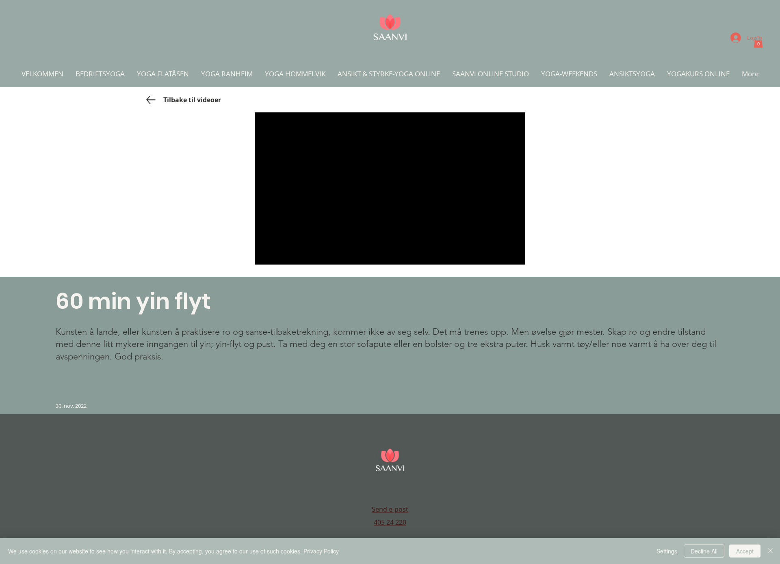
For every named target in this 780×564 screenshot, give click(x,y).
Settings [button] (666, 551)
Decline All (704, 551)
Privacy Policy (321, 551)
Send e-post (390, 509)
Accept (745, 551)
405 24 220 (390, 522)
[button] (758, 42)
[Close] (770, 551)
